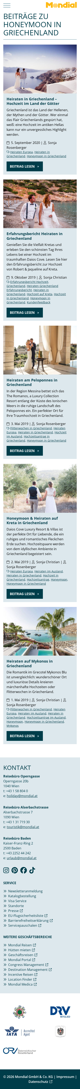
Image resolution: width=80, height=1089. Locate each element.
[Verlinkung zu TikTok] (32, 871)
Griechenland (16, 286)
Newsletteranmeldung (25, 891)
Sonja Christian (55, 277)
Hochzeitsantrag (38, 579)
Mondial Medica (20, 984)
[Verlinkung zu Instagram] (6, 871)
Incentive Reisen (20, 974)
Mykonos (13, 726)
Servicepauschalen (22, 925)
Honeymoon (59, 579)
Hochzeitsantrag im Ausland (46, 717)
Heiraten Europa (21, 152)
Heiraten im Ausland (48, 571)
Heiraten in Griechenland (35, 432)
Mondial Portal (19, 960)
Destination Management (28, 969)
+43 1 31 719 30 (18, 822)
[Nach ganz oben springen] (73, 1076)
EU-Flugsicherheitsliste (25, 915)
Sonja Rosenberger (51, 424)
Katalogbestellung (22, 896)
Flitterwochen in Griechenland (31, 428)
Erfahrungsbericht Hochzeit (29, 282)
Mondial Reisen (20, 945)
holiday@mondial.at (22, 796)
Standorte (16, 906)
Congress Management (26, 964)
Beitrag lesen (22, 166)
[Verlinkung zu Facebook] (23, 871)
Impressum (65, 1076)
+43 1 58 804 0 (17, 791)
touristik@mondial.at (23, 827)
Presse (13, 910)
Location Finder (20, 979)
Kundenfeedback (38, 302)
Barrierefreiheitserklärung (28, 920)
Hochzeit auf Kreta (39, 294)
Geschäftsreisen (20, 955)
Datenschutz (38, 1081)
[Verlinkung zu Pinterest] (14, 871)
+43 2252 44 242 (18, 853)
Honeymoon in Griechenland (46, 156)
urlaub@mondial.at (22, 858)
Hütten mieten (19, 950)
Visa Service (17, 901)
